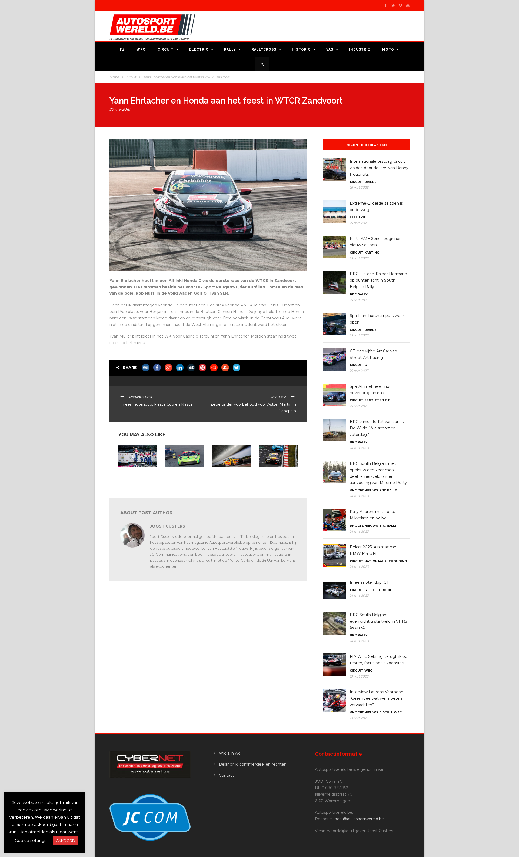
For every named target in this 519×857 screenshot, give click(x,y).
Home (114, 77)
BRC (353, 294)
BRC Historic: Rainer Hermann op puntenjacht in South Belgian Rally (378, 280)
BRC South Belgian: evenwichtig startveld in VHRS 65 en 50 (378, 621)
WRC (141, 49)
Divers (370, 182)
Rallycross (264, 49)
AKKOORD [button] (65, 840)
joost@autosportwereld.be (359, 818)
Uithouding (396, 561)
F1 (122, 49)
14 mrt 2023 (359, 448)
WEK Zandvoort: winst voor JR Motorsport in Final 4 (183, 476)
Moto (388, 49)
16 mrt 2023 (359, 187)
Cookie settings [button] (30, 840)
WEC (368, 670)
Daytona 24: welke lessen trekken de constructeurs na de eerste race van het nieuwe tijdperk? (133, 479)
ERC (382, 526)
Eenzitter (374, 400)
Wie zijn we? (230, 753)
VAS (329, 49)
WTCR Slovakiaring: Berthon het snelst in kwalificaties (228, 476)
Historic (301, 49)
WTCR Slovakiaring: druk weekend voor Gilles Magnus (278, 476)
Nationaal (374, 561)
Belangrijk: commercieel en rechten (253, 764)
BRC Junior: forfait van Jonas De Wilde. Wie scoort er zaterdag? (377, 428)
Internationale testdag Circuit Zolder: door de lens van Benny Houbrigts (379, 168)
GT (366, 365)
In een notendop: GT (369, 582)
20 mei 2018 (119, 109)
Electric (198, 49)
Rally (230, 49)
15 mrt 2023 (359, 223)
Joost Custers (167, 526)
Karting (371, 252)
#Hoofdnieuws (364, 490)
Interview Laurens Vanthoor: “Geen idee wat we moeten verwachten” (376, 698)
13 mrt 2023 (359, 676)
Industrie (359, 49)
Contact (226, 775)
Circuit (166, 49)
